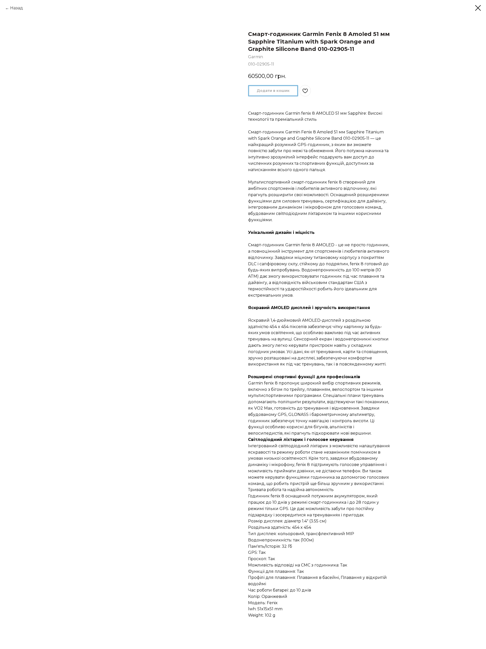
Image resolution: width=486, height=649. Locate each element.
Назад (16, 8)
